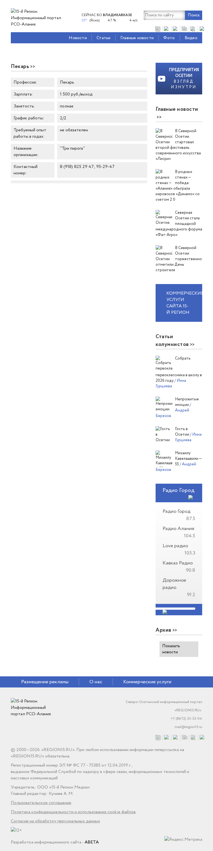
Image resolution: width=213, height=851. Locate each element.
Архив (163, 630)
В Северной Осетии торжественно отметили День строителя (179, 259)
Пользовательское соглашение (41, 803)
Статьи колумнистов (172, 340)
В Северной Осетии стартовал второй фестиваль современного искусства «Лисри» (178, 145)
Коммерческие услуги (147, 682)
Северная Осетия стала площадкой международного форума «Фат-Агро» (179, 224)
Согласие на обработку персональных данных (55, 821)
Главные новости (137, 38)
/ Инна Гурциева (171, 383)
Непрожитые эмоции (187, 402)
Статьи (103, 38)
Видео (191, 38)
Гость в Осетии (182, 431)
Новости (78, 38)
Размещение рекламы (45, 682)
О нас (95, 682)
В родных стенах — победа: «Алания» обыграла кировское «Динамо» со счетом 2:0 (178, 185)
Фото (169, 38)
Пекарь (20, 67)
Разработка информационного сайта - (55, 842)
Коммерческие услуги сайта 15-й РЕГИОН (184, 303)
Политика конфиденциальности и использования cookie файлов (73, 812)
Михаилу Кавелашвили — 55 (188, 458)
